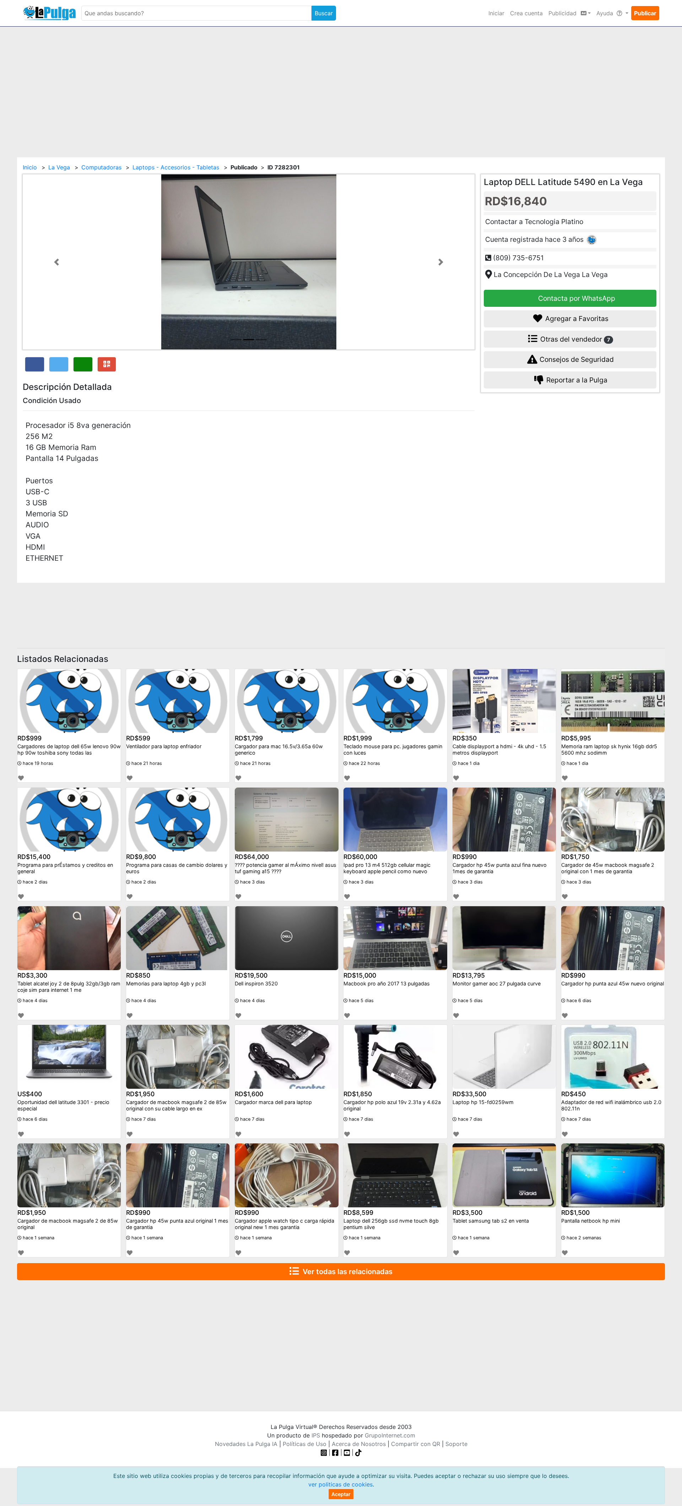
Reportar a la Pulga (576, 380)
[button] (57, 261)
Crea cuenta (526, 13)
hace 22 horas (363, 763)
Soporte (456, 1443)
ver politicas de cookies (340, 1484)
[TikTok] (358, 1452)
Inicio (30, 167)
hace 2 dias (34, 882)
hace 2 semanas (583, 1237)
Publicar (645, 13)
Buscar (324, 13)
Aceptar (341, 1494)
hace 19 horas (37, 763)
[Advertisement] (341, 87)
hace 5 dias (360, 1000)
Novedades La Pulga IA (246, 1443)
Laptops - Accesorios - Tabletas (175, 167)
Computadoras (101, 167)
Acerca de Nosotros (359, 1443)
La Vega (59, 167)
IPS (316, 1435)
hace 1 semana (37, 1237)
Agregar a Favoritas (575, 319)
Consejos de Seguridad (576, 359)
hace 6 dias (578, 1000)
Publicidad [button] (563, 13)
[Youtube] (347, 1452)
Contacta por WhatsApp (575, 298)
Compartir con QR (415, 1443)
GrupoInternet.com (390, 1435)
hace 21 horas (146, 763)
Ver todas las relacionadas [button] (346, 1271)
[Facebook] (335, 1452)
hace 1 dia (468, 763)
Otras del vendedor (574, 339)
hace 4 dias (34, 1000)
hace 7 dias (143, 1119)
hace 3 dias (252, 882)
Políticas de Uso (304, 1443)
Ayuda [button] (605, 13)
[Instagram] (325, 1452)
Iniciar (496, 13)
